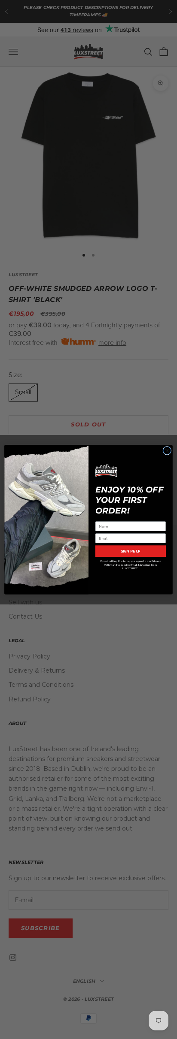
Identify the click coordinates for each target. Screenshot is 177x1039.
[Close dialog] (167, 450)
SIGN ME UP (130, 551)
